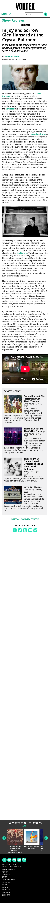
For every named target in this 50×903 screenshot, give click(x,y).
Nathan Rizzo (12, 56)
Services (6, 884)
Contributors (8, 879)
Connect (6, 889)
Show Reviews (13, 20)
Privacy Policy (8, 869)
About (5, 872)
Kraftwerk (22, 253)
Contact (6, 887)
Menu (6, 14)
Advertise (6, 882)
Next (46, 838)
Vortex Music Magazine (12, 866)
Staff (4, 877)
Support (6, 895)
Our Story (6, 874)
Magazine (6, 892)
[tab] (25, 826)
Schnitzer (10, 109)
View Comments (25, 519)
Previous (4, 838)
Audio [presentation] (25, 826)
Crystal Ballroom (38, 134)
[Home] (25, 9)
